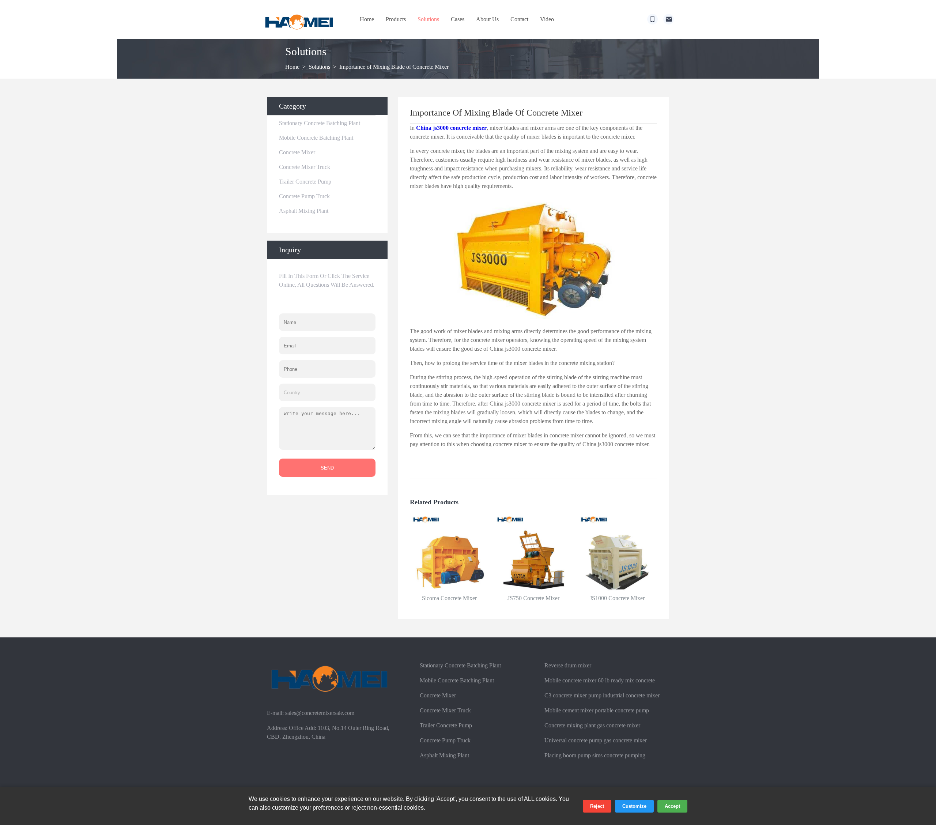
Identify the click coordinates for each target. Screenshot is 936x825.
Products (396, 19)
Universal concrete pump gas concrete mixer (595, 740)
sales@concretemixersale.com (319, 713)
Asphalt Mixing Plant (303, 211)
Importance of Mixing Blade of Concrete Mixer (394, 67)
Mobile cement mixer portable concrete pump (596, 710)
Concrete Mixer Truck (304, 167)
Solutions (428, 19)
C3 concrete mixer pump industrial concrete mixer (602, 695)
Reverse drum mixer (567, 665)
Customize (634, 806)
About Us (487, 19)
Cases (457, 19)
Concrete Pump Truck (304, 196)
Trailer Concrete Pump (305, 181)
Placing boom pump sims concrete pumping (594, 755)
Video (547, 19)
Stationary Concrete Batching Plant (319, 123)
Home (367, 19)
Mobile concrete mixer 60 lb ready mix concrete (599, 680)
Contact (519, 19)
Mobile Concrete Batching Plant (316, 138)
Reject (597, 806)
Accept (672, 806)
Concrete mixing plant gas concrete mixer (592, 725)
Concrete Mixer (297, 152)
